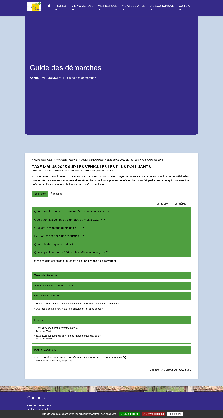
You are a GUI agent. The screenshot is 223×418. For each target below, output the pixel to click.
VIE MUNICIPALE (53, 77)
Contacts (36, 397)
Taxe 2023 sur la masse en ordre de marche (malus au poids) (68, 335)
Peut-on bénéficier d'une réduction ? (58, 236)
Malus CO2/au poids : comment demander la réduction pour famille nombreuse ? (79, 303)
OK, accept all (131, 414)
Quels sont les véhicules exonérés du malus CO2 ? (68, 219)
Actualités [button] (60, 5)
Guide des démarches (81, 77)
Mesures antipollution (92, 159)
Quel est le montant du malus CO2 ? (58, 227)
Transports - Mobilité (67, 159)
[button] (49, 6)
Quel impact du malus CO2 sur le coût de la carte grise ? (71, 252)
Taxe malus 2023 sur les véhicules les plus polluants (135, 159)
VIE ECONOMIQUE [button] (162, 5)
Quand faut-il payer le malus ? (54, 244)
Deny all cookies (154, 414)
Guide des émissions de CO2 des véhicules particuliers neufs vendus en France (81, 357)
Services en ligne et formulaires (52, 285)
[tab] (40, 194)
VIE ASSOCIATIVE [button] (133, 5)
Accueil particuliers (42, 159)
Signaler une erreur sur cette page (170, 369)
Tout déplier (182, 203)
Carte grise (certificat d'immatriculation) (57, 328)
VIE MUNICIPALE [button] (82, 5)
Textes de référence (45, 275)
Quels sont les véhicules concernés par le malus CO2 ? (70, 211)
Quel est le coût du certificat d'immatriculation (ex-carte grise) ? (69, 309)
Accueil (35, 77)
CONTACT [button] (185, 5)
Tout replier (163, 203)
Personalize (174, 414)
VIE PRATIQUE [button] (107, 5)
